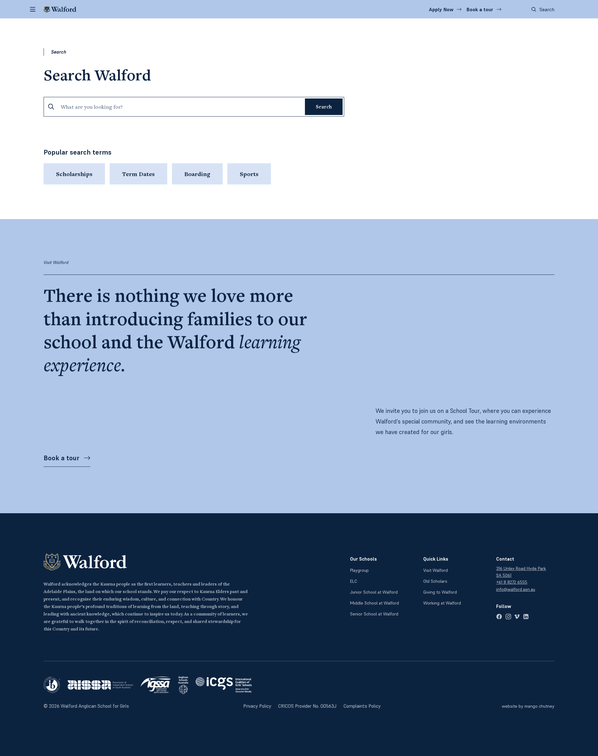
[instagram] (508, 617)
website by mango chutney (528, 706)
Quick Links (435, 559)
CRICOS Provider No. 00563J (307, 706)
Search (546, 9)
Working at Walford (442, 603)
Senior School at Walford (374, 614)
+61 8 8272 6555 (511, 582)
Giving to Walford (440, 592)
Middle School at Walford (374, 603)
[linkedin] (526, 617)
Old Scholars (435, 581)
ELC (353, 581)
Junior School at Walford (374, 592)
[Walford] (60, 9)
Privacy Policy (257, 706)
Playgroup (359, 570)
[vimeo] (517, 617)
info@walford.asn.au (515, 589)
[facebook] (499, 617)
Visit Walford (435, 570)
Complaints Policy (362, 706)
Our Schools (363, 559)
